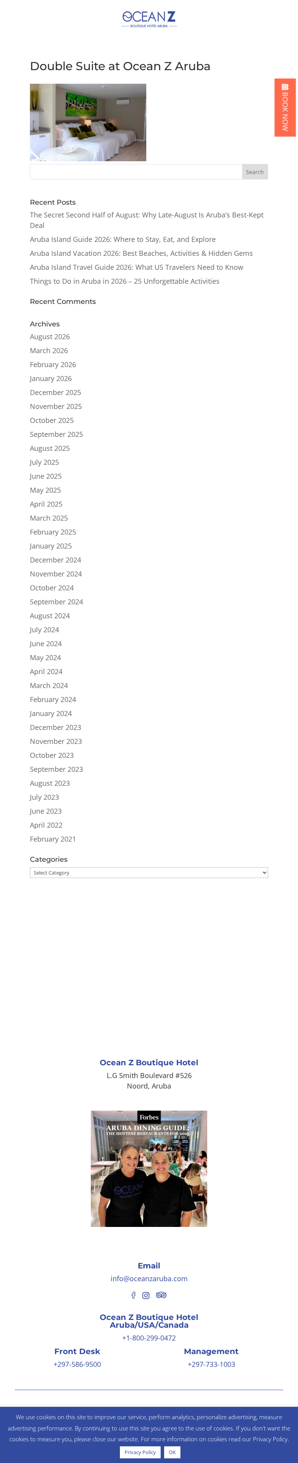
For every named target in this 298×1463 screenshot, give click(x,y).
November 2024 (56, 573)
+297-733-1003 (211, 1364)
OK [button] (172, 1452)
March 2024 (49, 685)
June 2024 (46, 643)
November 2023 (56, 741)
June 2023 (46, 811)
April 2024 (46, 671)
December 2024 (55, 559)
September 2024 (56, 601)
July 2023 (44, 797)
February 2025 (53, 532)
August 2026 (50, 336)
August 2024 (50, 615)
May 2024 (45, 657)
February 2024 (53, 699)
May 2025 (45, 490)
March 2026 (49, 350)
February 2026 (53, 364)
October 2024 (52, 587)
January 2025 (51, 545)
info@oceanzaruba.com (149, 1278)
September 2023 (56, 769)
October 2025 (52, 420)
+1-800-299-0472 (149, 1337)
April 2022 (46, 825)
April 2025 (46, 504)
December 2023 (55, 727)
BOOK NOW (285, 110)
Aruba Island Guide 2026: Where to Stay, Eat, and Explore (123, 239)
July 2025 (44, 462)
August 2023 (50, 783)
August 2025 (50, 448)
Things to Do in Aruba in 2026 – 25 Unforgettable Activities (125, 281)
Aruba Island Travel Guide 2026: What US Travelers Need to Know (136, 267)
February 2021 (53, 839)
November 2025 (56, 406)
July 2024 (44, 629)
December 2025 (55, 392)
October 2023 (52, 755)
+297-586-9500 (77, 1364)
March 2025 (49, 518)
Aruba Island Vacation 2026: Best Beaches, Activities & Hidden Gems (141, 253)
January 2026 (51, 378)
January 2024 (51, 713)
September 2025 (56, 434)
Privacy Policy (140, 1452)
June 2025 (46, 476)
